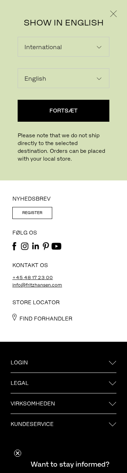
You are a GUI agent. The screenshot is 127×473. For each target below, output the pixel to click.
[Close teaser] (17, 453)
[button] (70, 464)
